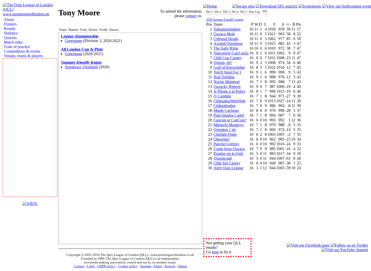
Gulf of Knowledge (229, 67)
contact (191, 16)
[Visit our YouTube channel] (345, 250)
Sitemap (145, 266)
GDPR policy (106, 266)
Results (9, 28)
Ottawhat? (222, 139)
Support (170, 266)
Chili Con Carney (228, 58)
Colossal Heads (226, 39)
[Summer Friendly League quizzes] (276, 6)
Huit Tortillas (224, 77)
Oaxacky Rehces (227, 86)
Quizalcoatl (223, 158)
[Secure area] (243, 6)
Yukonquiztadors (227, 29)
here (215, 252)
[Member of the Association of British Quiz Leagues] (30, 203)
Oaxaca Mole (224, 34)
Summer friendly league (81, 62)
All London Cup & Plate (82, 49)
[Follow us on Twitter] (349, 245)
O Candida (222, 96)
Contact (79, 266)
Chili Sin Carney (227, 163)
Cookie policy (128, 266)
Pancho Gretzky (226, 144)
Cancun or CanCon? (230, 120)
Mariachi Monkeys (229, 125)
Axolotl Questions (228, 43)
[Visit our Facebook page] (308, 245)
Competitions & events (21, 51)
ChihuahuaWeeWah (229, 101)
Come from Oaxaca (229, 149)
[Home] (210, 6)
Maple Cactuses (226, 110)
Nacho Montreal (227, 82)
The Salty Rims (226, 48)
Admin (182, 266)
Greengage (73, 41)
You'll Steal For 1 (227, 72)
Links (91, 266)
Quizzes (10, 38)
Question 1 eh (225, 129)
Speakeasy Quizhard (81, 67)
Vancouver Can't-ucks (231, 53)
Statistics (10, 33)
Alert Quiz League (228, 168)
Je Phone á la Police (229, 91)
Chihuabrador (224, 106)
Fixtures (10, 24)
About (8, 19)
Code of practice (16, 47)
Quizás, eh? (223, 62)
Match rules (12, 42)
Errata (158, 266)
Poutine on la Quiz (228, 153)
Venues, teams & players (23, 56)
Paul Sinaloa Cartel (229, 115)
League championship (79, 36)
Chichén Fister (225, 134)
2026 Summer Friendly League (224, 19)
